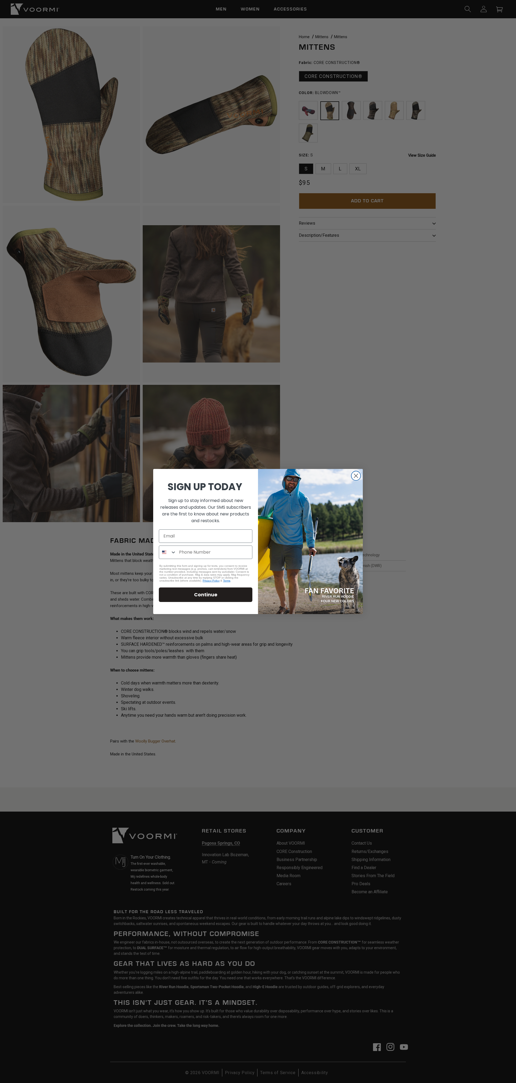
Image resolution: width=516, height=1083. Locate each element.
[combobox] (167, 552)
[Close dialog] (356, 475)
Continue (205, 594)
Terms (226, 580)
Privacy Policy (211, 580)
